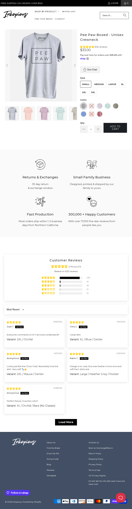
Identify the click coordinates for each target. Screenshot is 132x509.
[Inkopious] (15, 15)
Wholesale (51, 475)
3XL (93, 92)
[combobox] (114, 15)
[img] (14, 322)
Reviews (50, 470)
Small (86, 84)
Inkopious (17, 502)
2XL (84, 92)
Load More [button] (66, 422)
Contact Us (94, 442)
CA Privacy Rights (97, 475)
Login (114, 3)
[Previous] (7, 65)
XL (122, 84)
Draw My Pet (53, 453)
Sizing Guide (52, 459)
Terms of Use (94, 470)
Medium (99, 84)
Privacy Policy (95, 464)
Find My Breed (53, 448)
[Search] (125, 15)
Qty (82, 123)
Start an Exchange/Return (101, 448)
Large (112, 84)
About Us (51, 442)
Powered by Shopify (32, 502)
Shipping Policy (96, 459)
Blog (49, 464)
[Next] (74, 65)
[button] (47, 11)
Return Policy (95, 453)
